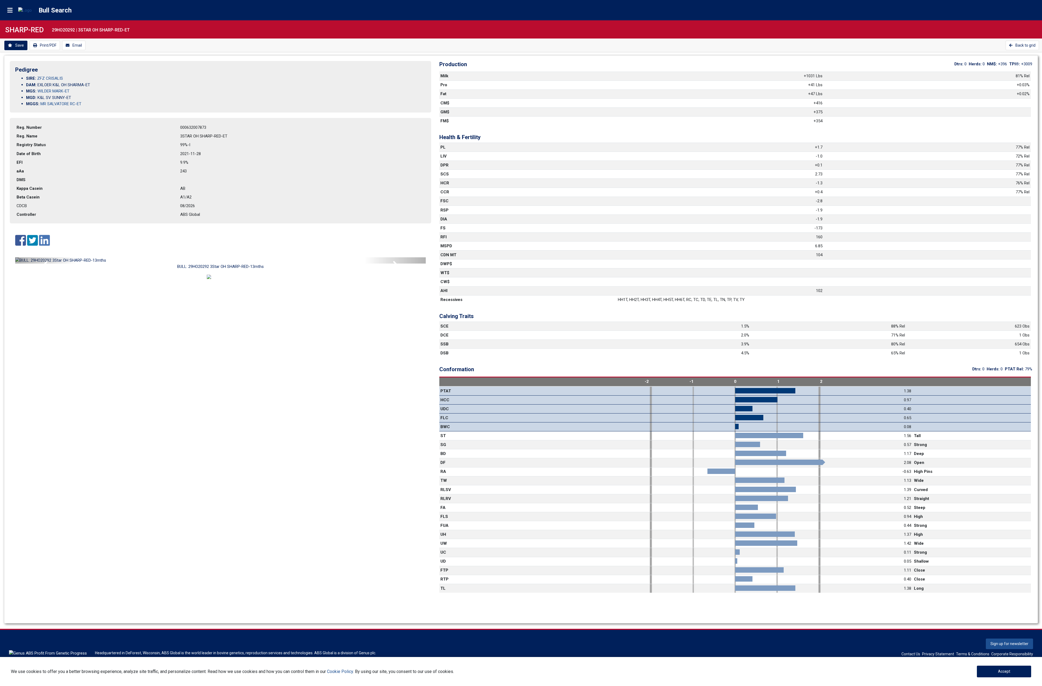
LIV (443, 156)
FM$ (444, 120)
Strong (920, 444)
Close (919, 570)
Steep (919, 507)
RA (443, 471)
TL (443, 588)
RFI (443, 237)
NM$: (992, 64)
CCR (444, 192)
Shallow (921, 561)
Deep (919, 453)
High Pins (923, 471)
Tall (917, 435)
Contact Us (910, 654)
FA (443, 507)
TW (443, 480)
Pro (443, 84)
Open (919, 462)
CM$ (444, 103)
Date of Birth (29, 153)
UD (443, 561)
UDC (444, 408)
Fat (443, 93)
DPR (444, 165)
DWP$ (446, 263)
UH (443, 534)
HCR (444, 183)
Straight (921, 498)
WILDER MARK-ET (53, 91)
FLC (444, 417)
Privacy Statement (938, 654)
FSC (444, 200)
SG (443, 444)
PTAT (445, 391)
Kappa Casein (30, 188)
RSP (444, 210)
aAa (20, 171)
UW (443, 543)
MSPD (446, 245)
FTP (444, 570)
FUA (444, 525)
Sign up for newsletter (1009, 644)
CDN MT (448, 254)
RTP (444, 579)
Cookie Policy (340, 671)
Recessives (451, 299)
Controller (26, 214)
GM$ (444, 112)
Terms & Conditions (972, 654)
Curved (921, 489)
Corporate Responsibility (1012, 654)
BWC (445, 426)
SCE (444, 326)
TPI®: (1015, 64)
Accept (1004, 671)
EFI (20, 162)
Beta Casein (28, 197)
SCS (444, 174)
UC (443, 552)
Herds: (976, 64)
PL (443, 147)
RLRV (445, 498)
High (918, 516)
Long (919, 588)
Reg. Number (29, 127)
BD (443, 453)
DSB (444, 353)
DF (443, 462)
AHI (443, 290)
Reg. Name (27, 136)
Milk (444, 75)
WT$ (444, 272)
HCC (444, 400)
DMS (21, 179)
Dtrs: (959, 64)
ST (443, 435)
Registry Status (31, 144)
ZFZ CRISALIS (50, 78)
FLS (444, 516)
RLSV (445, 489)
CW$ (445, 281)
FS (443, 228)
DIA (443, 219)
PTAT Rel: (1015, 369)
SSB (444, 344)
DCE (444, 335)
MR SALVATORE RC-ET (60, 103)
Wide (919, 480)
